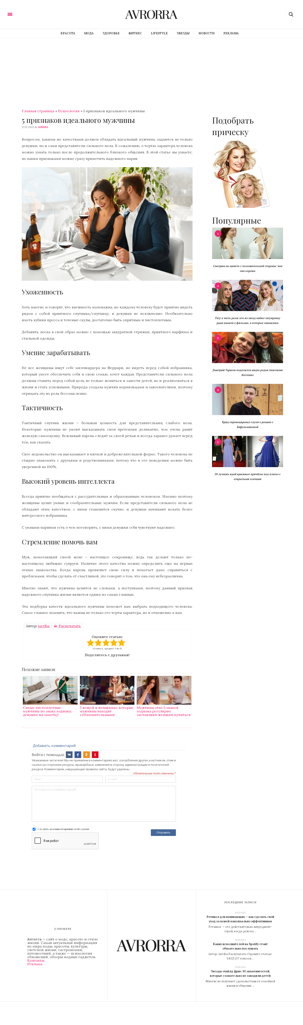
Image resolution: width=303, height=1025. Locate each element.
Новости (206, 33)
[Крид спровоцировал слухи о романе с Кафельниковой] (247, 399)
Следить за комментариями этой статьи (63, 829)
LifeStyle (159, 33)
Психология (69, 111)
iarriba (43, 127)
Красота (68, 33)
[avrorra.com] (31, 14)
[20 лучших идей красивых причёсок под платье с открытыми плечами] (247, 451)
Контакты (35, 960)
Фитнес (135, 33)
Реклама (231, 33)
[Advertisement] (151, 71)
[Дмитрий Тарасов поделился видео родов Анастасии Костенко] (247, 347)
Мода (89, 33)
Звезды (183, 33)
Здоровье (111, 33)
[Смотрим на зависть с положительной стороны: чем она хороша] (247, 243)
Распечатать (69, 626)
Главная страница (38, 111)
